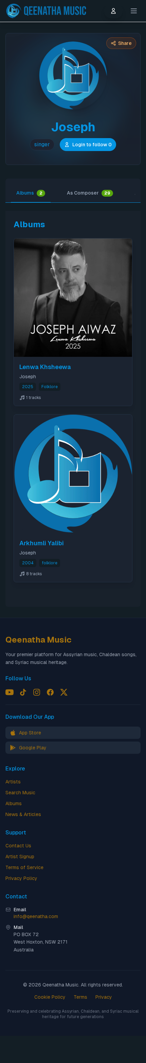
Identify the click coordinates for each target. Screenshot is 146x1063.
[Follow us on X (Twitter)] (64, 692)
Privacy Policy (21, 878)
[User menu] (113, 10)
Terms (80, 997)
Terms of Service (24, 867)
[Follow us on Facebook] (50, 692)
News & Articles (23, 814)
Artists (13, 781)
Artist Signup (19, 856)
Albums (29, 193)
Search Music (20, 792)
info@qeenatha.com (36, 916)
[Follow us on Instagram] (37, 692)
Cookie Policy (50, 997)
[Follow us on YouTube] (9, 692)
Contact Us (18, 845)
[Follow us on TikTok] (23, 692)
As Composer (88, 193)
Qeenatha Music (38, 639)
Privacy (103, 997)
